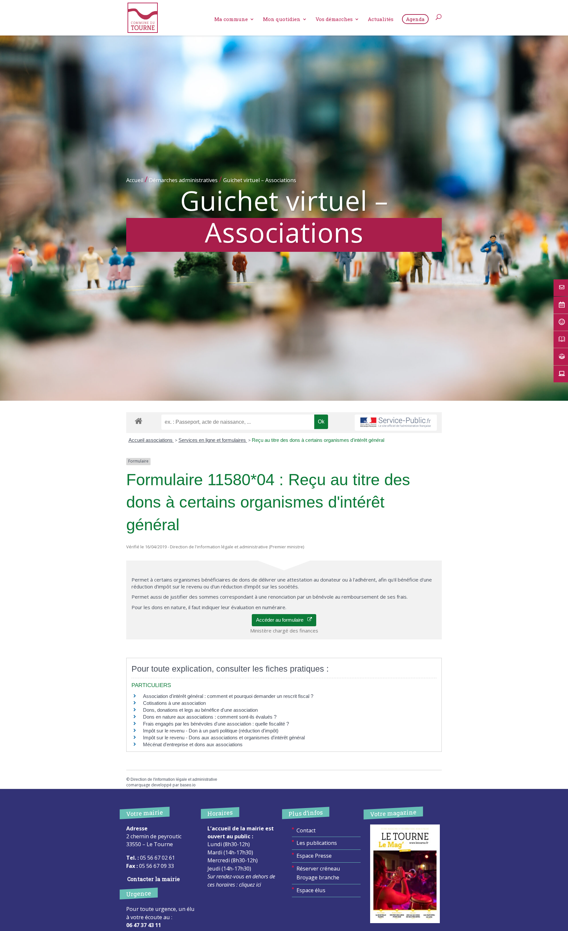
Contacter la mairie (153, 878)
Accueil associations (151, 440)
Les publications (316, 843)
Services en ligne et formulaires (212, 440)
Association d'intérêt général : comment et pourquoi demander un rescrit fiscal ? (228, 696)
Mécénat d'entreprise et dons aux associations (193, 744)
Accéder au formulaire (281, 620)
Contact (306, 830)
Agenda (415, 19)
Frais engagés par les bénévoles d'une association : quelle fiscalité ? (216, 724)
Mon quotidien (281, 19)
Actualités (380, 19)
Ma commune (231, 19)
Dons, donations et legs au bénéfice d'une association (200, 710)
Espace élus (310, 890)
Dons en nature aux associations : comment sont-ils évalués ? (209, 717)
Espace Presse (314, 855)
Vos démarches (334, 19)
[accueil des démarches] (138, 421)
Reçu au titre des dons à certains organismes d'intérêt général (318, 440)
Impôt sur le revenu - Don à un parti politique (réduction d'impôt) (210, 730)
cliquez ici (250, 884)
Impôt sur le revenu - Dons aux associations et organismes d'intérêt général (224, 737)
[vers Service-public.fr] (396, 423)
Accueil (134, 180)
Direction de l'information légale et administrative (173, 779)
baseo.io (188, 785)
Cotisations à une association (174, 703)
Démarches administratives (183, 180)
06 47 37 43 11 (143, 925)
